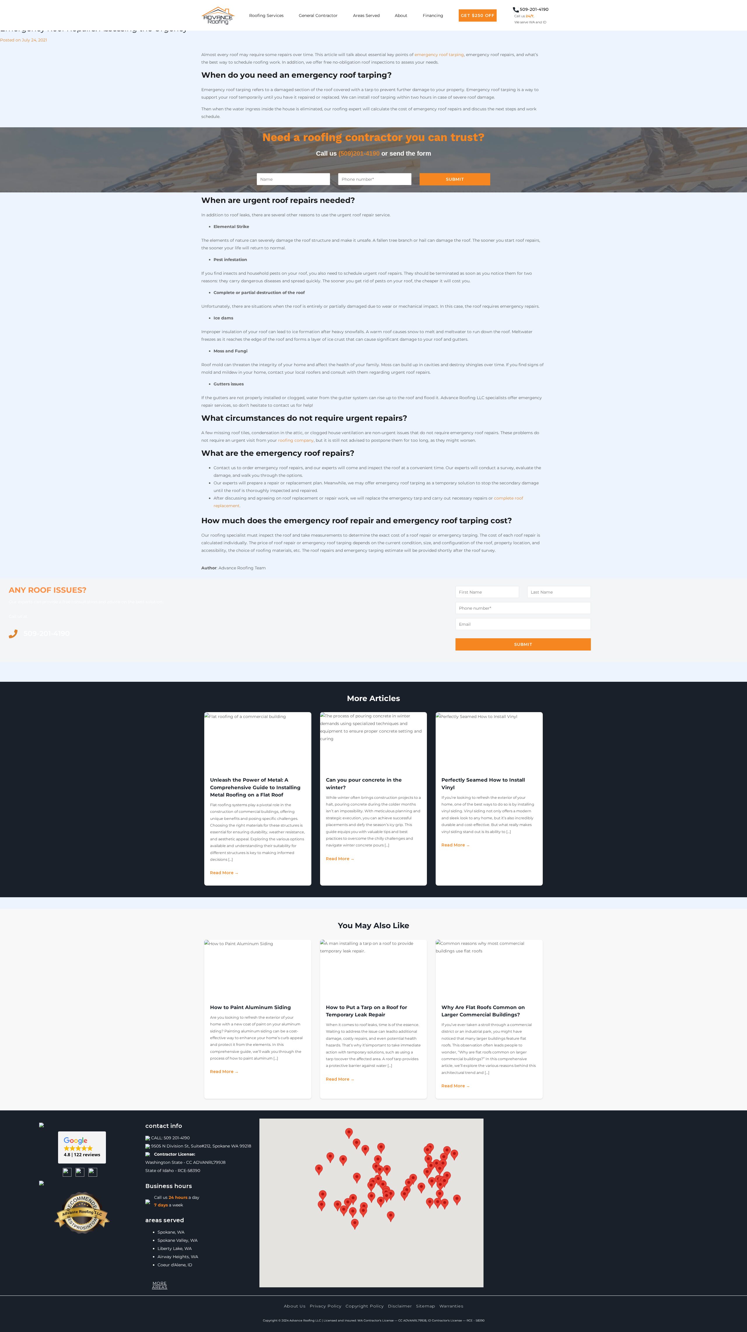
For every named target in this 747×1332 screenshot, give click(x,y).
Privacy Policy (325, 1306)
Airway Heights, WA (178, 1256)
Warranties (451, 1306)
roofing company (296, 440)
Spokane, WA (171, 1232)
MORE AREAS (159, 1285)
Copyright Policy (364, 1306)
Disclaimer (400, 1306)
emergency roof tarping (439, 54)
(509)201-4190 (359, 153)
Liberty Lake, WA (175, 1248)
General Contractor (318, 15)
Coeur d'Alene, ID (175, 1264)
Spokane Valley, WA (178, 1240)
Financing (433, 15)
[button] (82, 1147)
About (401, 15)
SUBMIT (455, 179)
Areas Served (366, 15)
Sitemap (425, 1306)
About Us (295, 1306)
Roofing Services (266, 15)
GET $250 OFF (478, 15)
